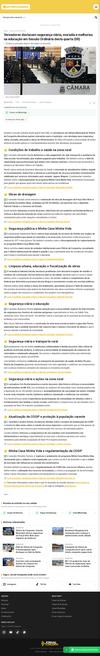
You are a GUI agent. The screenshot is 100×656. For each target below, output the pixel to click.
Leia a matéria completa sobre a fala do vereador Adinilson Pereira (40, 334)
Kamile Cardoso (31, 102)
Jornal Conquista (45, 102)
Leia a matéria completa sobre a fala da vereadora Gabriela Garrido (40, 297)
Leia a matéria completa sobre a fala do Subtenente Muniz (35, 259)
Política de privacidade (57, 652)
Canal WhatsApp (58, 608)
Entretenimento (7, 612)
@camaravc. (70, 486)
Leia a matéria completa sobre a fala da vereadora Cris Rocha (37, 410)
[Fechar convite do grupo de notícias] (66, 650)
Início (6, 31)
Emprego (5, 604)
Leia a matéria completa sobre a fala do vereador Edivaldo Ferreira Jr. (41, 478)
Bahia (3, 608)
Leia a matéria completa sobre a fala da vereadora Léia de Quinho (39, 372)
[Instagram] (4, 632)
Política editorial (40, 652)
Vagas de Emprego (59, 604)
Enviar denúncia (58, 612)
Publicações (6, 616)
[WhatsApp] (24, 632)
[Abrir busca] (96, 17)
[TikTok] (17, 632)
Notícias (4, 600)
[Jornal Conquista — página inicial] (50, 643)
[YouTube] (11, 632)
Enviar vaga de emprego (62, 616)
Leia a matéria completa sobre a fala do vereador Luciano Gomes (39, 444)
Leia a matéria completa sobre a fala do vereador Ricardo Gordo (38, 221)
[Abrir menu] (96, 7)
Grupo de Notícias (59, 600)
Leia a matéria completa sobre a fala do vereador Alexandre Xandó (39, 187)
